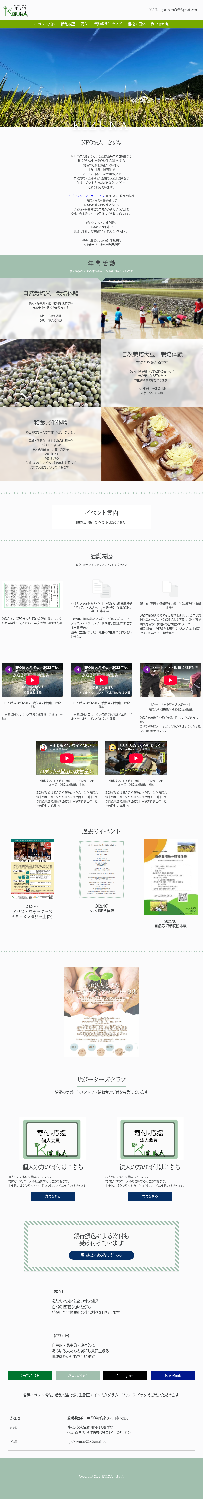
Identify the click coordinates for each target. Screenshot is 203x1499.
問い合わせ (160, 24)
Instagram (125, 1375)
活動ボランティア (108, 24)
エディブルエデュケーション (87, 196)
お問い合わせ (77, 1375)
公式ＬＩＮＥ (30, 1375)
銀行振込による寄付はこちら (101, 1255)
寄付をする (53, 1196)
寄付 (84, 24)
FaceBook (173, 1375)
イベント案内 (45, 24)
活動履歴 (68, 24)
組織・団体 (137, 24)
